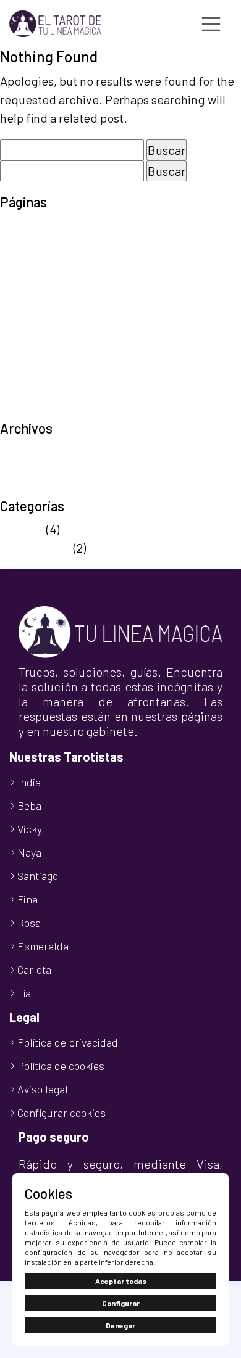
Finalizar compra (45, 262)
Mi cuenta (26, 281)
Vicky (29, 828)
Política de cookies (51, 318)
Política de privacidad (58, 336)
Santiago (37, 875)
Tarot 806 (26, 355)
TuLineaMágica (41, 410)
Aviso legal (28, 225)
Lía (24, 992)
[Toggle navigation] (211, 24)
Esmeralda (43, 946)
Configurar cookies (61, 1112)
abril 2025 (26, 470)
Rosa (29, 922)
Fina (27, 899)
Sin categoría (35, 547)
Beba (29, 805)
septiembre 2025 (45, 451)
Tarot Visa (27, 373)
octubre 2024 (36, 488)
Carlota (34, 969)
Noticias (22, 529)
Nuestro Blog (35, 299)
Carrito (18, 244)
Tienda (19, 392)
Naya (29, 852)
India (29, 782)
